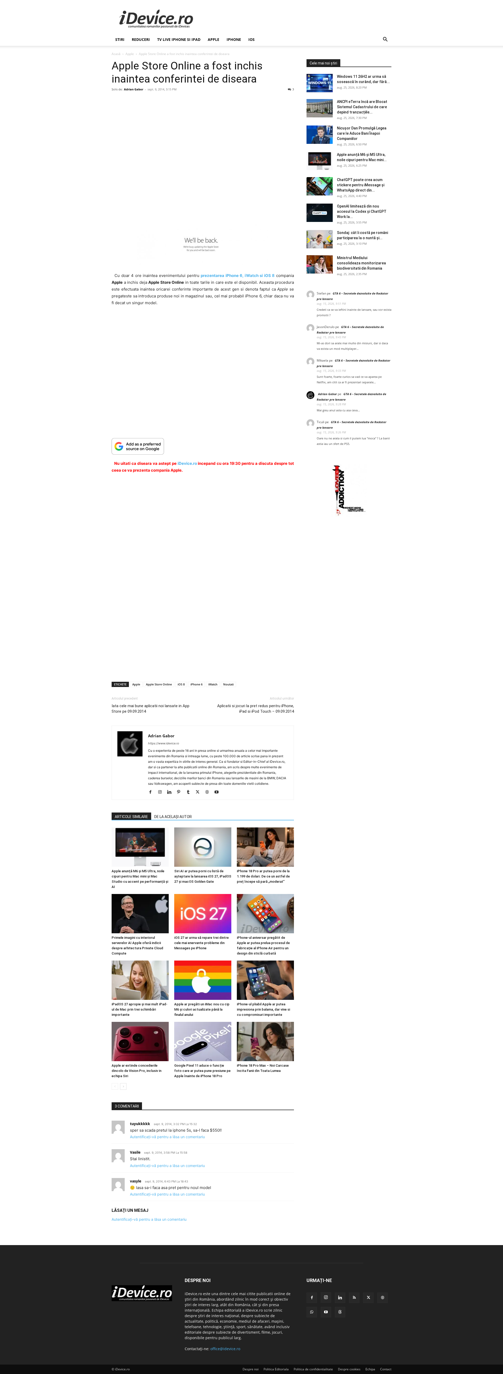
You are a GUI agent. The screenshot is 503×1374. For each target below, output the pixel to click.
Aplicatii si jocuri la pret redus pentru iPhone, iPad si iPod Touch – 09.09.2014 (255, 709)
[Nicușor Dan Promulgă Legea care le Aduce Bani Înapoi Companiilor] (320, 135)
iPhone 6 (196, 684)
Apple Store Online (159, 684)
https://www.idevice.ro (163, 743)
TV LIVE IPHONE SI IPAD (178, 39)
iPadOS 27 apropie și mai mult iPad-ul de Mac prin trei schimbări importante (139, 1009)
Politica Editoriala (276, 1369)
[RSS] (354, 1298)
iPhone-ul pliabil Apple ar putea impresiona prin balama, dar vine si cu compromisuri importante (263, 1009)
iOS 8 (181, 684)
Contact (385, 1369)
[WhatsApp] (312, 1312)
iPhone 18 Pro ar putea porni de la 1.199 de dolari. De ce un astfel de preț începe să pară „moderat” (263, 876)
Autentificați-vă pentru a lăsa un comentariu (167, 1137)
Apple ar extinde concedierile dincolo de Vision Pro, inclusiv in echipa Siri (136, 1071)
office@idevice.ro (225, 1348)
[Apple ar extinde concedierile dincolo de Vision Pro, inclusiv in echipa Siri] (140, 1041)
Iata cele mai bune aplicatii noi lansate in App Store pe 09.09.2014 (150, 709)
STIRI (119, 39)
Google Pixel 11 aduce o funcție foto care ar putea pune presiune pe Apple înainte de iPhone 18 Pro (202, 1071)
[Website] (209, 792)
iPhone (234, 39)
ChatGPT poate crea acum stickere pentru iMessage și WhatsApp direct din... (360, 185)
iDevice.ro (187, 463)
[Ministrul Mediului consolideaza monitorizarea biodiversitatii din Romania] (320, 264)
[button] (385, 39)
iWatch (212, 684)
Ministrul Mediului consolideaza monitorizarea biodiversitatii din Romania (361, 263)
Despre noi (251, 1369)
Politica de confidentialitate (313, 1369)
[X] (199, 792)
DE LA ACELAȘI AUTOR (173, 817)
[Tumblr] (190, 792)
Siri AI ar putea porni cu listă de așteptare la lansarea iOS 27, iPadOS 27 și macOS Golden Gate (202, 876)
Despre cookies (349, 1369)
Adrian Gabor (133, 89)
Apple (213, 39)
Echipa (370, 1369)
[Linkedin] (171, 792)
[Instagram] (161, 792)
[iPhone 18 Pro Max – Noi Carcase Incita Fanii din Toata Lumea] (265, 1041)
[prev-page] (115, 1086)
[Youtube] (218, 792)
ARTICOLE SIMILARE (131, 817)
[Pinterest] (180, 792)
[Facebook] (152, 792)
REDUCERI (141, 39)
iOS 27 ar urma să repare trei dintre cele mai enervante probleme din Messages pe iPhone (201, 943)
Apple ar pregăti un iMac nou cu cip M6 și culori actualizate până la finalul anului (201, 1009)
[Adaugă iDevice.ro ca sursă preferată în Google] (203, 446)
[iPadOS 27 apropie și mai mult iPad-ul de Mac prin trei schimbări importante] (140, 980)
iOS (251, 39)
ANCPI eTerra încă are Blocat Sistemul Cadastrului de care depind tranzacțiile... (362, 107)
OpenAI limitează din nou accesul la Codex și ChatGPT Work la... (361, 211)
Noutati (228, 684)
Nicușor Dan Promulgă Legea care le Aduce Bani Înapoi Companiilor (361, 133)
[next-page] (123, 1086)
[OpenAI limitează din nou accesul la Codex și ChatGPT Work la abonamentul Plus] (320, 213)
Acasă (116, 54)
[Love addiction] (349, 515)
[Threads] (340, 1312)
